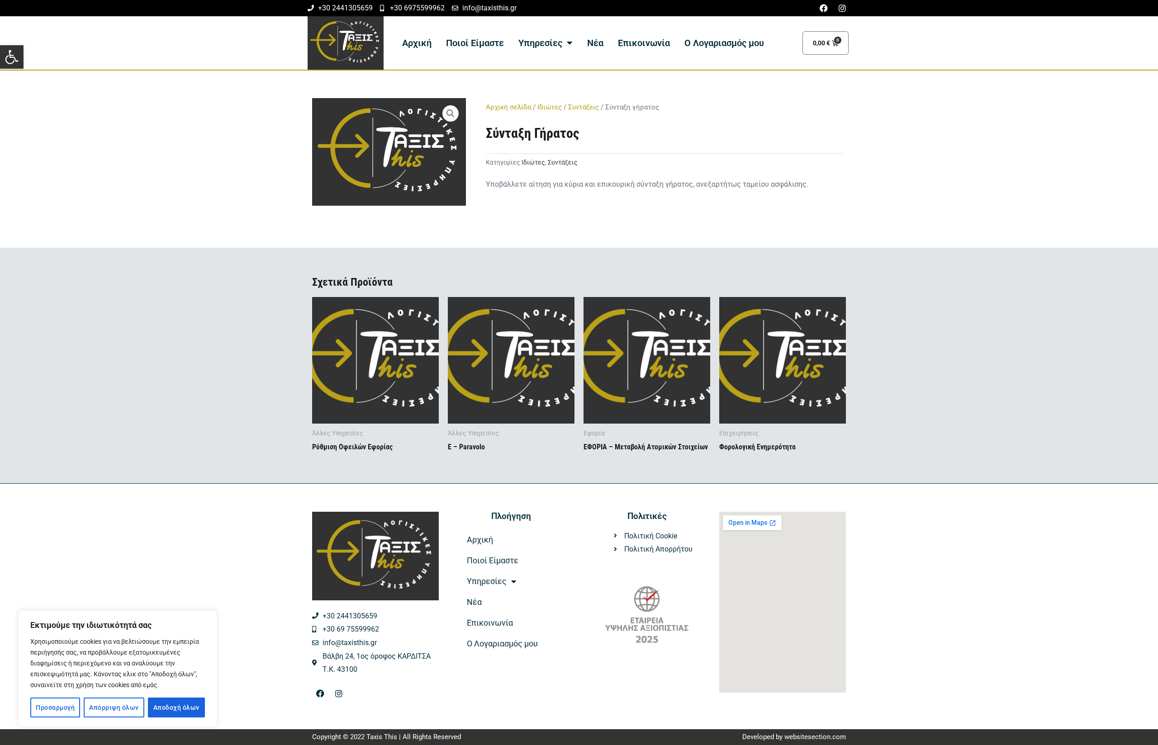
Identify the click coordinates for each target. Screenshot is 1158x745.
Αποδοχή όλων (176, 707)
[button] (12, 57)
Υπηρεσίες (540, 43)
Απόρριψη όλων (114, 707)
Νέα (595, 43)
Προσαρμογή (55, 707)
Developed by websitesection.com (794, 737)
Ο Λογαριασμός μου (724, 43)
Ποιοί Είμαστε (475, 43)
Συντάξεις (583, 107)
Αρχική (417, 43)
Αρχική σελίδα (508, 107)
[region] (117, 668)
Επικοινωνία (644, 43)
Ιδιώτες (549, 107)
